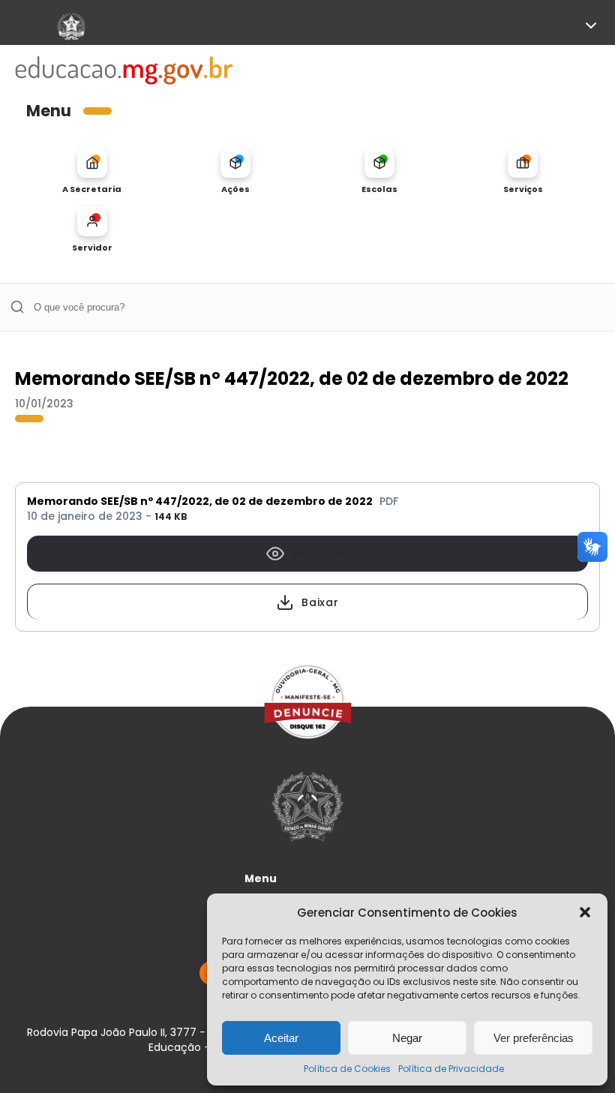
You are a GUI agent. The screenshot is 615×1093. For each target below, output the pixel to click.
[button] (585, 912)
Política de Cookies (347, 1068)
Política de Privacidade (451, 1068)
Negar (407, 1037)
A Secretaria (92, 188)
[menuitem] (92, 171)
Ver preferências (534, 1037)
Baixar (320, 602)
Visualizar (321, 553)
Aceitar (281, 1037)
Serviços (523, 188)
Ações (235, 188)
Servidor (92, 247)
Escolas (380, 188)
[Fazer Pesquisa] (17, 307)
